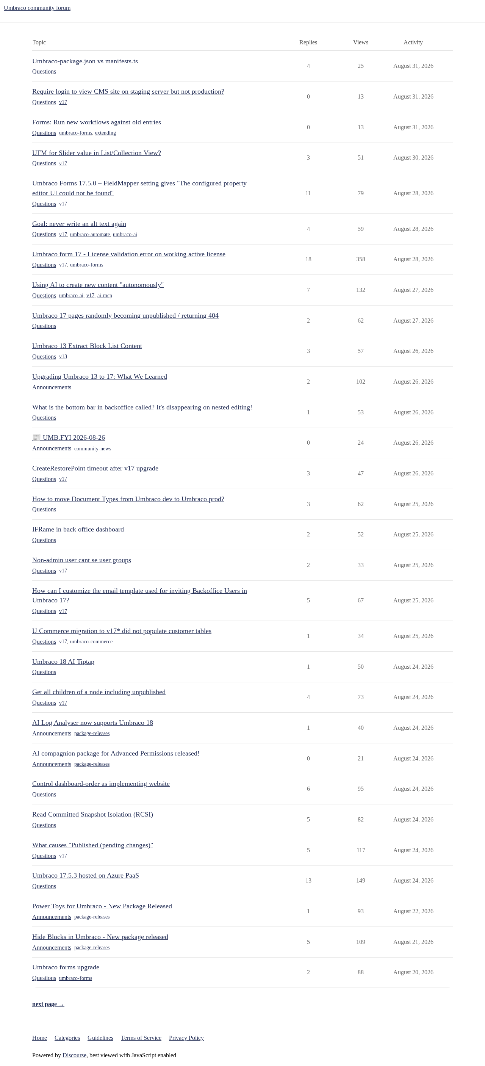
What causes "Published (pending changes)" (92, 845)
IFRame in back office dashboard (78, 529)
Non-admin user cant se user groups (81, 560)
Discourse (74, 1055)
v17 (63, 102)
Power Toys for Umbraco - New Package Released (102, 906)
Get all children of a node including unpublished (99, 692)
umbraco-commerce (91, 641)
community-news (92, 448)
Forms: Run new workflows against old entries (96, 122)
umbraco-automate (90, 234)
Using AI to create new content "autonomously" (98, 284)
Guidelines (100, 1038)
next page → (48, 1004)
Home (39, 1038)
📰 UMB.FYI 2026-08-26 (68, 437)
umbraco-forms (75, 133)
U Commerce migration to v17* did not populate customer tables (121, 631)
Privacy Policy (186, 1038)
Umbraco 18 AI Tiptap (63, 661)
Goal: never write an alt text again (79, 223)
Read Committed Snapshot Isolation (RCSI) (92, 814)
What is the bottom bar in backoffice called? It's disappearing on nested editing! (142, 407)
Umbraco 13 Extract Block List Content (87, 346)
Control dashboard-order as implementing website (101, 783)
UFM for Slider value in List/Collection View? (96, 153)
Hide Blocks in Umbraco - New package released (100, 937)
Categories (67, 1038)
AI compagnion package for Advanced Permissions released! (116, 753)
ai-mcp (104, 295)
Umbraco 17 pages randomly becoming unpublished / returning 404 (125, 315)
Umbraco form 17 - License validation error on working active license (128, 254)
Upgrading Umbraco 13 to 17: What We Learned (99, 376)
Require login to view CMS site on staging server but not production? (128, 91)
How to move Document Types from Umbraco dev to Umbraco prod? (128, 499)
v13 (63, 356)
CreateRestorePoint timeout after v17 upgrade (95, 468)
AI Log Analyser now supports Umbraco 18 (92, 722)
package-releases (92, 733)
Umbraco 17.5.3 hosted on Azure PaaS (85, 875)
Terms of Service (141, 1038)
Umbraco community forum (37, 8)
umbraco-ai (125, 234)
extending (105, 133)
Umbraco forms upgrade (65, 967)
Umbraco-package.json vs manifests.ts (85, 61)
